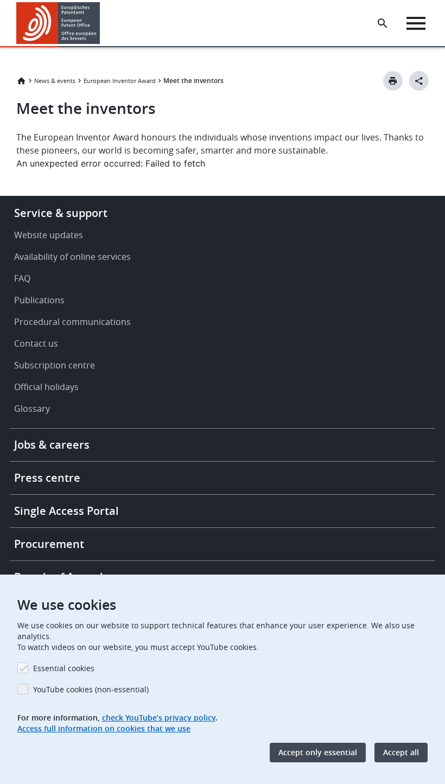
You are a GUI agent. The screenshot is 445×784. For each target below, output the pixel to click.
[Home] (58, 23)
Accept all (401, 752)
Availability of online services (72, 257)
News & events (54, 81)
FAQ (22, 278)
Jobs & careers (52, 444)
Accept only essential (317, 752)
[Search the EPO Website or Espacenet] (382, 23)
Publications (39, 300)
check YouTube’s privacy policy (158, 717)
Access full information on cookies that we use (103, 728)
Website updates (48, 235)
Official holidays (46, 387)
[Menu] (416, 23)
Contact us (36, 343)
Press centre (47, 477)
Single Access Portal (66, 510)
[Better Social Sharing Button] (419, 81)
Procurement (49, 544)
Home (21, 80)
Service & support (60, 213)
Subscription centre (54, 365)
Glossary (32, 409)
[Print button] (393, 81)
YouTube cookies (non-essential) (91, 689)
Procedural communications (72, 322)
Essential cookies (63, 668)
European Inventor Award (120, 81)
